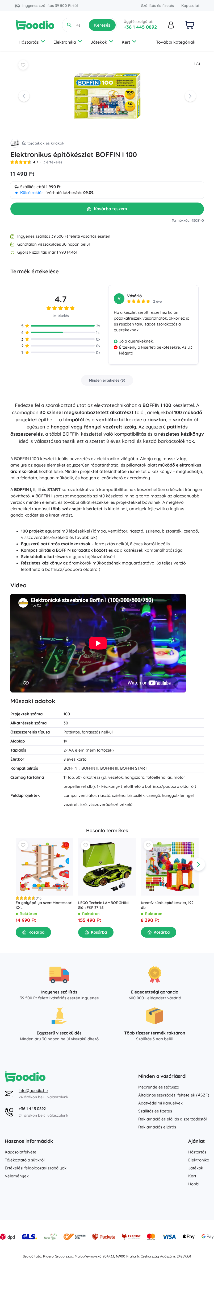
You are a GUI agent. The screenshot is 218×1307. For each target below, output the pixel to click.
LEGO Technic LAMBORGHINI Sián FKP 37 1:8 (103, 905)
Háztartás (29, 42)
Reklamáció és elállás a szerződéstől (172, 1119)
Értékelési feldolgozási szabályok (35, 1167)
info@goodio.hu (33, 1090)
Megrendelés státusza (158, 1087)
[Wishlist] (23, 65)
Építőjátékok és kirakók (43, 143)
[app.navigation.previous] (15, 864)
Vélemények (17, 1175)
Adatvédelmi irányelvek (160, 1103)
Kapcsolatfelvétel (21, 1152)
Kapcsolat (190, 5)
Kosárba (36, 932)
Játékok (99, 42)
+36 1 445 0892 (140, 27)
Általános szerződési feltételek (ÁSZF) (173, 1095)
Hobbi (193, 1183)
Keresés (102, 25)
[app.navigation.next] (198, 864)
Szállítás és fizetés (157, 5)
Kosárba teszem (110, 208)
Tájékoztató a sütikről (25, 1159)
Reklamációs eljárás (157, 1126)
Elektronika (64, 42)
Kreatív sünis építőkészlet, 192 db (167, 905)
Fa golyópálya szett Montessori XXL (44, 905)
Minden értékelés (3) (107, 380)
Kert (126, 42)
